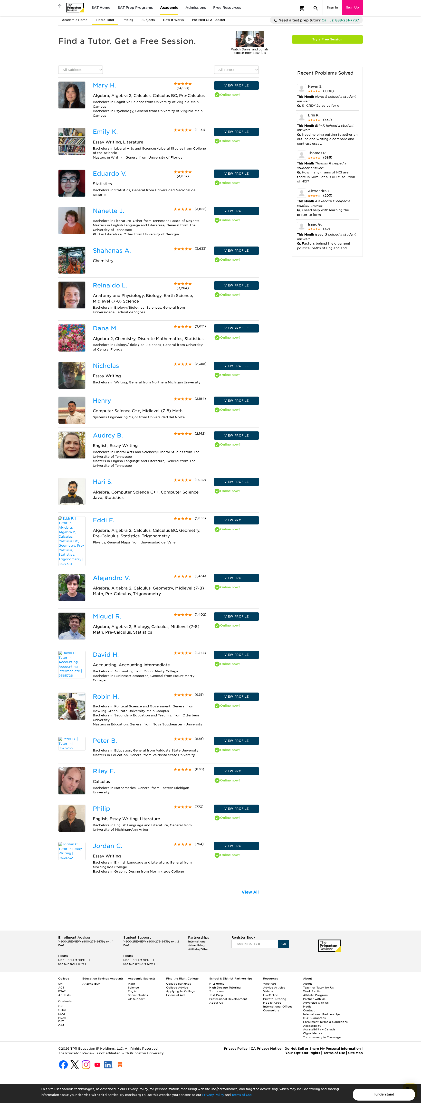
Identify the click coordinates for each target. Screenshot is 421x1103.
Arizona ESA (91, 983)
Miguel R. (107, 616)
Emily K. (105, 131)
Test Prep (216, 995)
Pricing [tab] (128, 20)
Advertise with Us (316, 1002)
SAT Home (101, 8)
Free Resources (227, 8)
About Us (216, 1002)
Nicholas (106, 365)
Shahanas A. (112, 250)
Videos (268, 991)
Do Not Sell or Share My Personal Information (323, 1048)
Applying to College (180, 991)
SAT (61, 983)
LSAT (61, 1014)
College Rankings (178, 983)
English (133, 991)
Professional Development (228, 999)
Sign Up (352, 7)
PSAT (62, 991)
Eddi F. (103, 520)
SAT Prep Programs (135, 8)
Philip (101, 808)
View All (250, 892)
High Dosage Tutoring (225, 987)
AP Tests (64, 995)
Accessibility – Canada (319, 1029)
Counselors (271, 1010)
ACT (61, 987)
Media (307, 1006)
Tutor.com (216, 991)
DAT (61, 1021)
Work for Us (312, 991)
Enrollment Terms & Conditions (325, 1022)
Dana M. (105, 328)
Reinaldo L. (110, 285)
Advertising (196, 945)
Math (131, 983)
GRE (61, 1006)
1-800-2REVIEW (85, 941)
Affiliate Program (315, 995)
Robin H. (106, 696)
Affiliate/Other (198, 949)
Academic (169, 8)
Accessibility (312, 1025)
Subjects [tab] (148, 20)
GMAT (62, 1010)
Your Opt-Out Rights (302, 1053)
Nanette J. (108, 210)
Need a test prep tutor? (318, 20)
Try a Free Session (327, 39)
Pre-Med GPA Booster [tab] (208, 20)
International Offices (277, 1006)
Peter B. (105, 740)
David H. (106, 654)
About (307, 983)
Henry (102, 400)
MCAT (62, 1017)
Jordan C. (107, 845)
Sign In (332, 7)
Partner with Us (314, 999)
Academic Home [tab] (74, 20)
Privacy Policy (213, 1095)
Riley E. (104, 771)
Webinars (270, 983)
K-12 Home (216, 983)
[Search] (316, 8)
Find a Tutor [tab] (105, 20)
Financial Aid (175, 995)
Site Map (355, 1053)
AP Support (136, 999)
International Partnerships (321, 1014)
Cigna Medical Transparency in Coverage (322, 1035)
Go (283, 944)
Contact (309, 1010)
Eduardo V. (109, 173)
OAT (61, 1025)
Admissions (195, 8)
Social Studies (138, 995)
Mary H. (104, 85)
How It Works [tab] (173, 20)
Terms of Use (241, 1095)
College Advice (177, 987)
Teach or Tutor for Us (318, 987)
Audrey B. (108, 435)
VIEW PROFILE (236, 85)
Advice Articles (274, 987)
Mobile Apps (272, 1002)
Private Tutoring (274, 999)
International (197, 941)
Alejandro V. (111, 577)
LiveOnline (270, 995)
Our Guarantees (314, 1018)
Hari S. (103, 481)
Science (133, 987)
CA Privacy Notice (266, 1048)
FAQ (61, 945)
